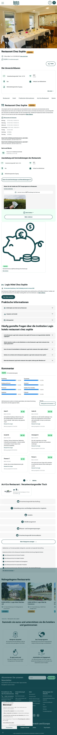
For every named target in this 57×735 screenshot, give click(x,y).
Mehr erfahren (28, 217)
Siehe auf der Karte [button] (24, 56)
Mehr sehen (50, 91)
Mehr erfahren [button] (29, 114)
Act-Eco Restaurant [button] (43, 98)
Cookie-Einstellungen (47, 702)
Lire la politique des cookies (8, 722)
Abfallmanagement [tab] (30, 522)
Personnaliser (9, 727)
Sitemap (45, 709)
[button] (3, 732)
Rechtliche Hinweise (47, 696)
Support (45, 706)
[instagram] (34, 715)
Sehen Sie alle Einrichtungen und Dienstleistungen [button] (16, 179)
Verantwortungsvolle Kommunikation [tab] (30, 535)
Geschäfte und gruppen (34, 703)
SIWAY (42, 733)
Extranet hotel (32, 696)
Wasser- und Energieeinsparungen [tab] (30, 528)
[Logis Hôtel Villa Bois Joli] (13, 591)
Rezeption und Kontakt (12, 314)
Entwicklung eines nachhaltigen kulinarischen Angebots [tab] (30, 508)
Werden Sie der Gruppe (34, 698)
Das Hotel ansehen (8, 297)
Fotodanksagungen (47, 711)
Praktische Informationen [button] (26, 98)
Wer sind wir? (32, 694)
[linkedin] (38, 715)
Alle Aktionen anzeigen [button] (8, 570)
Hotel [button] (14, 98)
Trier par (41, 400)
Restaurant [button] (6, 98)
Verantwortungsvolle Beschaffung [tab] (30, 501)
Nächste (33, 480)
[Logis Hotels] (16, 3)
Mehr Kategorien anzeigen (27, 541)
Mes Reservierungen (20, 696)
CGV (44, 704)
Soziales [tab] (30, 515)
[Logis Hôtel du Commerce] (40, 591)
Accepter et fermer (24, 727)
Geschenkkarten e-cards (34, 701)
